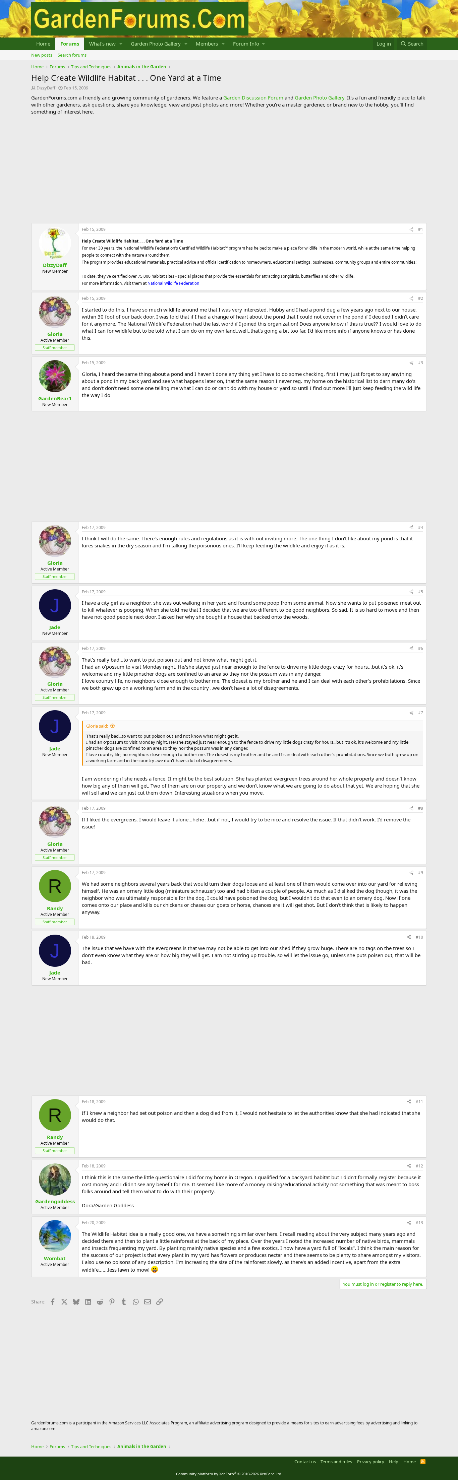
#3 (420, 362)
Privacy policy (370, 1462)
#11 (419, 1101)
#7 (420, 713)
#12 (419, 1166)
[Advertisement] (229, 169)
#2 (420, 298)
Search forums (72, 55)
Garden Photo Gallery (156, 43)
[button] (121, 44)
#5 (420, 592)
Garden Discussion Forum (253, 97)
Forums (69, 43)
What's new (102, 43)
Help (393, 1462)
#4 (420, 527)
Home (43, 43)
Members (207, 43)
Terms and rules (336, 1462)
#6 (420, 648)
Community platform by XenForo (229, 1473)
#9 (420, 872)
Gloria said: (97, 726)
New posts (41, 55)
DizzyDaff (46, 88)
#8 (420, 808)
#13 (419, 1222)
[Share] (411, 229)
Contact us (305, 1462)
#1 (420, 229)
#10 (419, 937)
